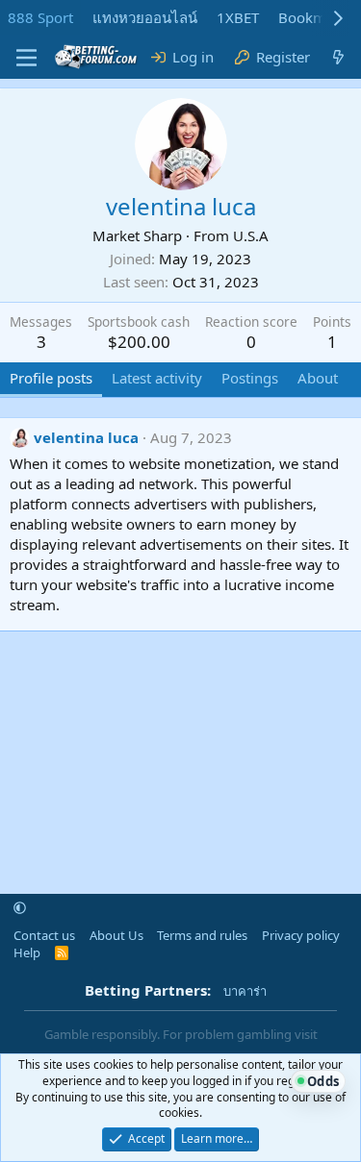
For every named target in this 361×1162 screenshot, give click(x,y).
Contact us (44, 935)
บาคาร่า (245, 991)
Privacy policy (301, 935)
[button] (20, 908)
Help (26, 952)
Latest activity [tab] (157, 377)
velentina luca (86, 437)
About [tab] (317, 377)
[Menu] (26, 57)
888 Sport (40, 17)
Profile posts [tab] (51, 377)
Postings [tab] (249, 377)
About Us (116, 935)
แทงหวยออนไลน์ (144, 17)
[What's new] (338, 57)
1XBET (238, 17)
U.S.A (251, 235)
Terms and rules (202, 935)
